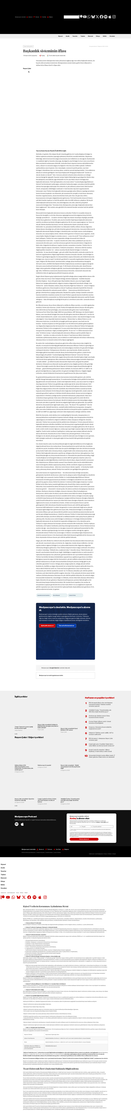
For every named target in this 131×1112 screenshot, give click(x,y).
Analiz (67, 36)
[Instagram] (114, 17)
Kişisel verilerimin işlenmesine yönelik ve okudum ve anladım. (90, 830)
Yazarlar (74, 36)
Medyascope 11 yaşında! (44, 765)
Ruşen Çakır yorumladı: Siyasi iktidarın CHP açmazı (69, 729)
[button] (71, 7)
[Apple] (110, 17)
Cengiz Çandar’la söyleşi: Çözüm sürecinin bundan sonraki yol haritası (47, 800)
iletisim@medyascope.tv (51, 1045)
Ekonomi (90, 36)
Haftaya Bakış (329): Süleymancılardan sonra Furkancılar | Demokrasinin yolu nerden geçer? (24, 768)
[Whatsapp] (89, 17)
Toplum (83, 36)
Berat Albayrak (56, 595)
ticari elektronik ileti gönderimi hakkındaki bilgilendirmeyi (101, 829)
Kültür (105, 36)
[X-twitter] (97, 17)
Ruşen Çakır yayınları (28, 46)
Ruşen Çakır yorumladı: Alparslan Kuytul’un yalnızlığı (24, 799)
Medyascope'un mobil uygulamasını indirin (51, 675)
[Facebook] (101, 17)
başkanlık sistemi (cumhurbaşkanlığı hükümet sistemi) (44, 595)
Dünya (98, 36)
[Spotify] (106, 17)
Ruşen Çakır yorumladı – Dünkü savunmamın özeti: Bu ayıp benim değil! (70, 767)
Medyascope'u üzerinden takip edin (55, 668)
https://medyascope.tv (51, 916)
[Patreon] (81, 17)
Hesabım (112, 36)
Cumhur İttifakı (72, 595)
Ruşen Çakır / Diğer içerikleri (29, 737)
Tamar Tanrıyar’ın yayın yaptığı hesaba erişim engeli (24, 727)
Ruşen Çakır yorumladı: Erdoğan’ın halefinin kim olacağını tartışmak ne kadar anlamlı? (48, 726)
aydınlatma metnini (87, 829)
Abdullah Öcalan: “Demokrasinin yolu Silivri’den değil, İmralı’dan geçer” (70, 800)
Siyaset (60, 36)
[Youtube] (85, 17)
